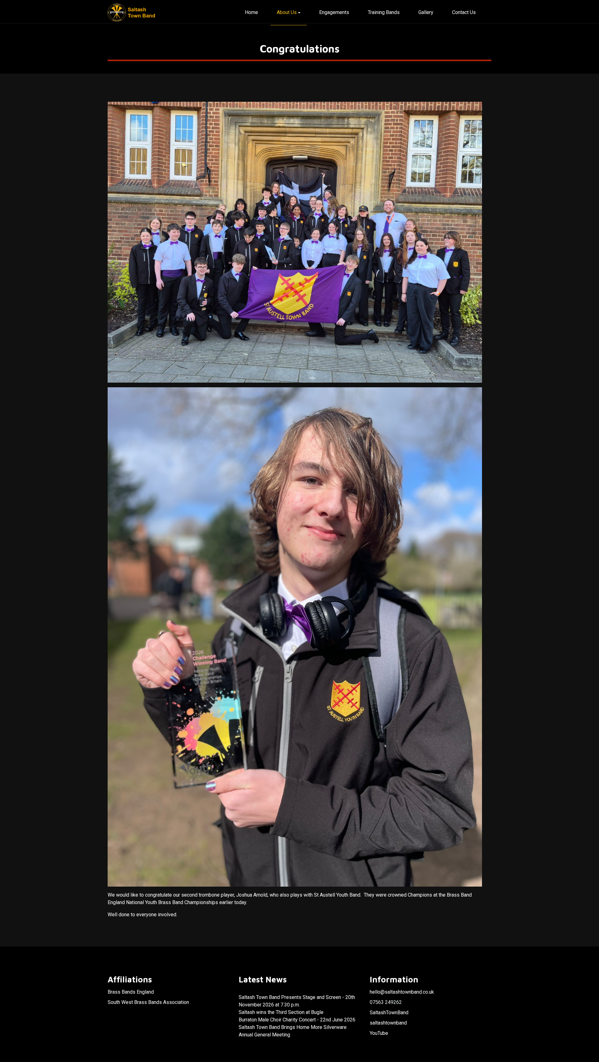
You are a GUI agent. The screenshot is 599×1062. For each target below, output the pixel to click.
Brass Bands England (131, 992)
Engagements (334, 12)
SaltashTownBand (389, 1013)
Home (251, 12)
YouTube (379, 1033)
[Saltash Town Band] (132, 12)
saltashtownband (388, 1023)
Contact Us (464, 12)
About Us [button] (287, 12)
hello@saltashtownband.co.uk (402, 992)
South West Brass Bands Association (148, 1002)
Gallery (425, 12)
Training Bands (384, 12)
